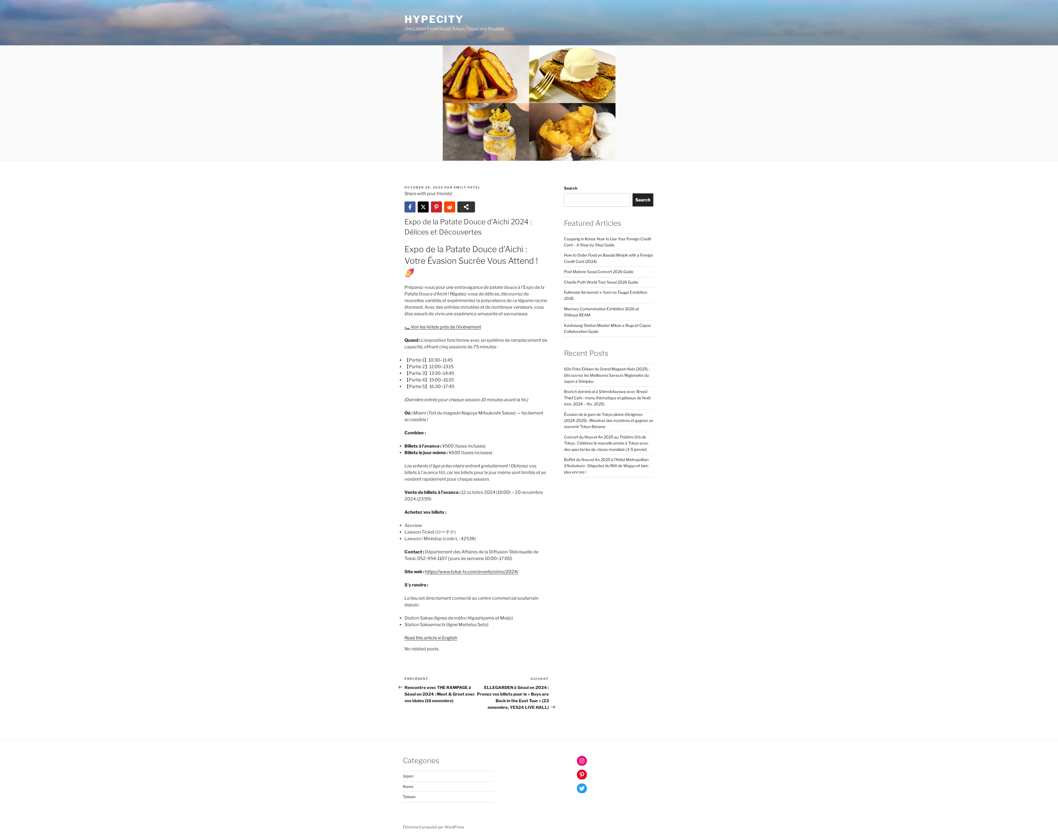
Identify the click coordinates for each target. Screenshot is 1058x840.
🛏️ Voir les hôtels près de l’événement (442, 327)
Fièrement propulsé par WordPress (433, 827)
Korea (408, 786)
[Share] (466, 206)
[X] (423, 206)
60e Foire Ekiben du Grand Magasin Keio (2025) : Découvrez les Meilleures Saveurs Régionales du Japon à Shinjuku (606, 375)
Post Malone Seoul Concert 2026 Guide (598, 271)
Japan (408, 776)
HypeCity (434, 19)
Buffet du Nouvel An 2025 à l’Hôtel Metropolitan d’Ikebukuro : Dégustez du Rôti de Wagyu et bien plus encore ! (606, 465)
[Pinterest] (436, 206)
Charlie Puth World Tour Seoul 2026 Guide (601, 282)
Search (570, 188)
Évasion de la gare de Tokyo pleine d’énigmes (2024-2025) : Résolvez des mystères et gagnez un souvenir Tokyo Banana (608, 420)
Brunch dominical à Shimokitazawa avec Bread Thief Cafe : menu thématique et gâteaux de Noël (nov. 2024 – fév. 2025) (607, 397)
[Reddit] (449, 206)
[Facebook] (409, 206)
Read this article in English (430, 637)
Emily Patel (467, 187)
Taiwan (409, 796)
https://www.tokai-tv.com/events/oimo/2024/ (471, 571)
